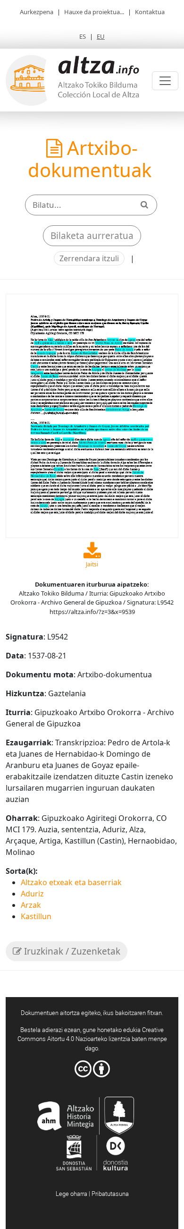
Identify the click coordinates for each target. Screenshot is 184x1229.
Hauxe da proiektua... (94, 12)
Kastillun (36, 916)
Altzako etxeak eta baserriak (71, 882)
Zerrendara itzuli (89, 258)
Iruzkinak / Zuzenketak (71, 951)
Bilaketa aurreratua (92, 236)
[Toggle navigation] (165, 80)
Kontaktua (150, 12)
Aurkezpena (36, 12)
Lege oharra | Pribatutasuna (92, 1193)
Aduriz (32, 893)
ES (82, 36)
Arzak (31, 905)
